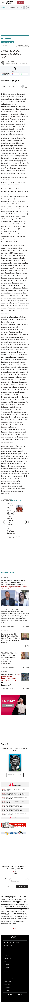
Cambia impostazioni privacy (12, 949)
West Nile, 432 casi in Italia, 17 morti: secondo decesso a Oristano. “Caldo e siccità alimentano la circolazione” (10, 658)
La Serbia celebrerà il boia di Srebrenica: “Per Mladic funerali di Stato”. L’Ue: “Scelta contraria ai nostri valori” (10, 638)
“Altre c (4, 683)
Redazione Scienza (7, 667)
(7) (20, 536)
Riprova (15, 928)
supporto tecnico (5, 923)
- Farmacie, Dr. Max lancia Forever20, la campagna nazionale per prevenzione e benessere (13, 794)
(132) (27, 646)
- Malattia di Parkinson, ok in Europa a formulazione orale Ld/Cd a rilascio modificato (12, 806)
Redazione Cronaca (7, 626)
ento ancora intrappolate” (8, 684)
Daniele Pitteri (10, 61)
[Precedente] (3, 522)
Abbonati (21, 2)
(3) (28, 667)
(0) (28, 688)
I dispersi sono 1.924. (9, 674)
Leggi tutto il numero (14, 775)
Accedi (8, 886)
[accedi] (27, 2)
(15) (28, 626)
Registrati (22, 886)
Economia (6, 38)
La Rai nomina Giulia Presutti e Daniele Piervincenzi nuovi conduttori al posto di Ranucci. (14, 584)
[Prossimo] (27, 522)
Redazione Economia (10, 536)
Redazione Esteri (7, 646)
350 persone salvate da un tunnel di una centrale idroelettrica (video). (10, 677)
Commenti (6, 80)
